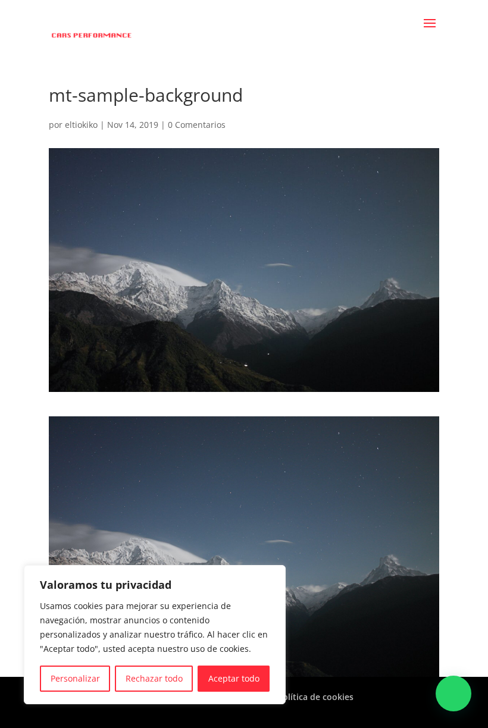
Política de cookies (315, 696)
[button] (453, 693)
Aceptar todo (233, 678)
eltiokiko (81, 124)
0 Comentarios (197, 124)
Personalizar (75, 678)
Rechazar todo (154, 678)
